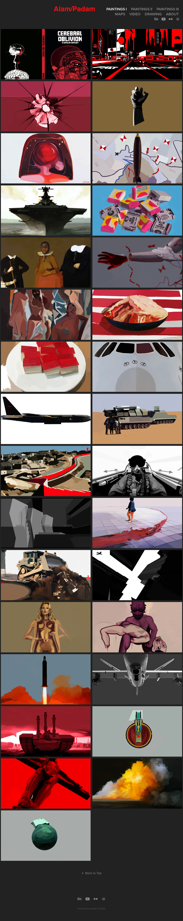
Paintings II (141, 9)
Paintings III (168, 9)
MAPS (120, 14)
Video (134, 14)
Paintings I (116, 9)
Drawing (153, 14)
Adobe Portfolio (97, 908)
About (172, 14)
